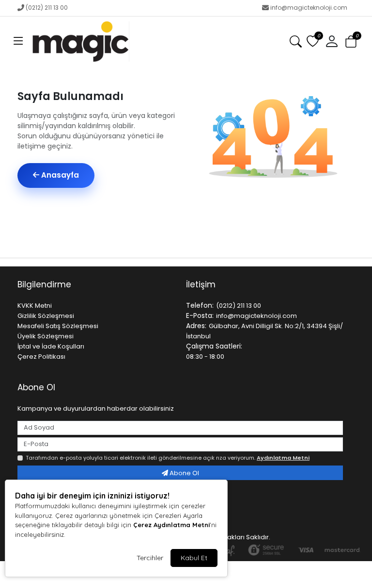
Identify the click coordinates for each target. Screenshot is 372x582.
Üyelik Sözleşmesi (45, 336)
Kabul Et (194, 557)
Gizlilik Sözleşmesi (45, 315)
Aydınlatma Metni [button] (283, 458)
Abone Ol (183, 473)
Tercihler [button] (150, 557)
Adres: (196, 326)
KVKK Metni (34, 305)
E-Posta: (200, 315)
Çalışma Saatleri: (214, 346)
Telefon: (200, 305)
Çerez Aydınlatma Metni (171, 525)
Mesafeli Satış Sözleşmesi (57, 326)
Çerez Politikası (41, 356)
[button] (18, 42)
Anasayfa (59, 175)
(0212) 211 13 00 (47, 7)
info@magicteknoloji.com (308, 7)
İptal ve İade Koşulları (50, 346)
